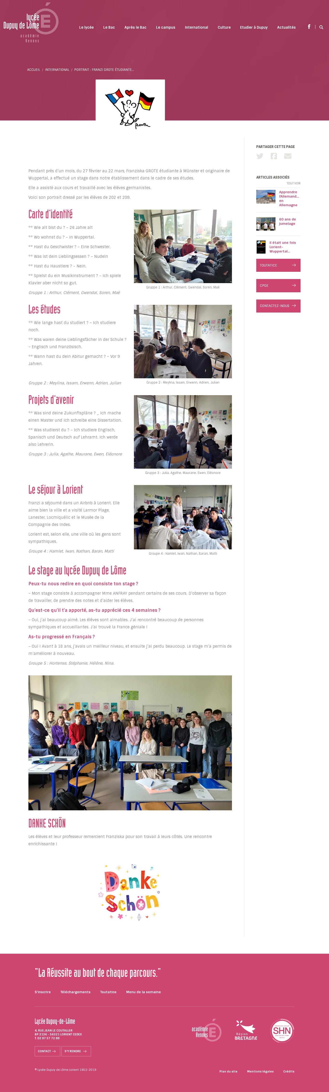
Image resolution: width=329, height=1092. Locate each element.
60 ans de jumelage (287, 221)
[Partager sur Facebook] (274, 156)
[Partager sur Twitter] (259, 156)
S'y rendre (73, 1051)
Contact (44, 1051)
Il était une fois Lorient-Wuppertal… (283, 246)
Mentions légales (260, 1071)
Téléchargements (75, 992)
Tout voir (294, 183)
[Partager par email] (287, 156)
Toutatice (108, 992)
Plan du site (228, 1071)
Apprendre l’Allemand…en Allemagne (289, 198)
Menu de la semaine (143, 992)
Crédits (288, 1071)
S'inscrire (43, 992)
